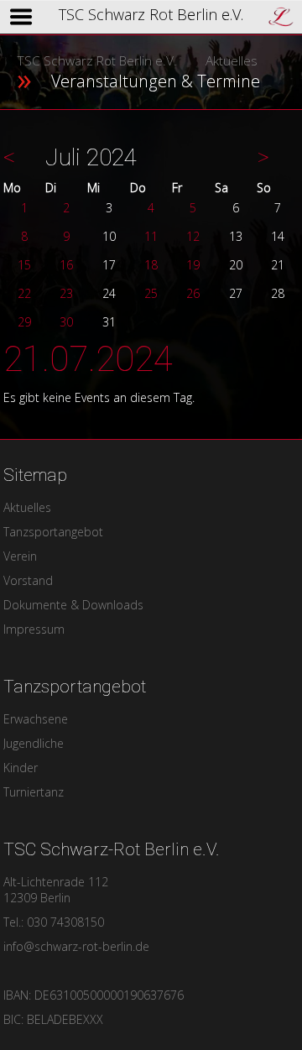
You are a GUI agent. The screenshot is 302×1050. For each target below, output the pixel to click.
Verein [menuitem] (20, 556)
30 (66, 322)
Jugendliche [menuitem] (33, 743)
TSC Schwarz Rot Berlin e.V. (97, 61)
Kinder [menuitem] (20, 768)
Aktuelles (232, 61)
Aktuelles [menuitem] (27, 507)
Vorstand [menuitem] (28, 580)
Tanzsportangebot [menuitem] (53, 532)
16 (66, 265)
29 (24, 322)
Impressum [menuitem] (34, 629)
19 (193, 265)
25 (151, 293)
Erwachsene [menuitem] (35, 719)
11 (151, 236)
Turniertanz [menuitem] (33, 792)
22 (24, 293)
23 (66, 293)
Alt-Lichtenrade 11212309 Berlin (55, 890)
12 (193, 236)
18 (151, 265)
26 (193, 293)
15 (24, 265)
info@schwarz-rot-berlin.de (76, 946)
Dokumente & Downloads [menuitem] (73, 605)
